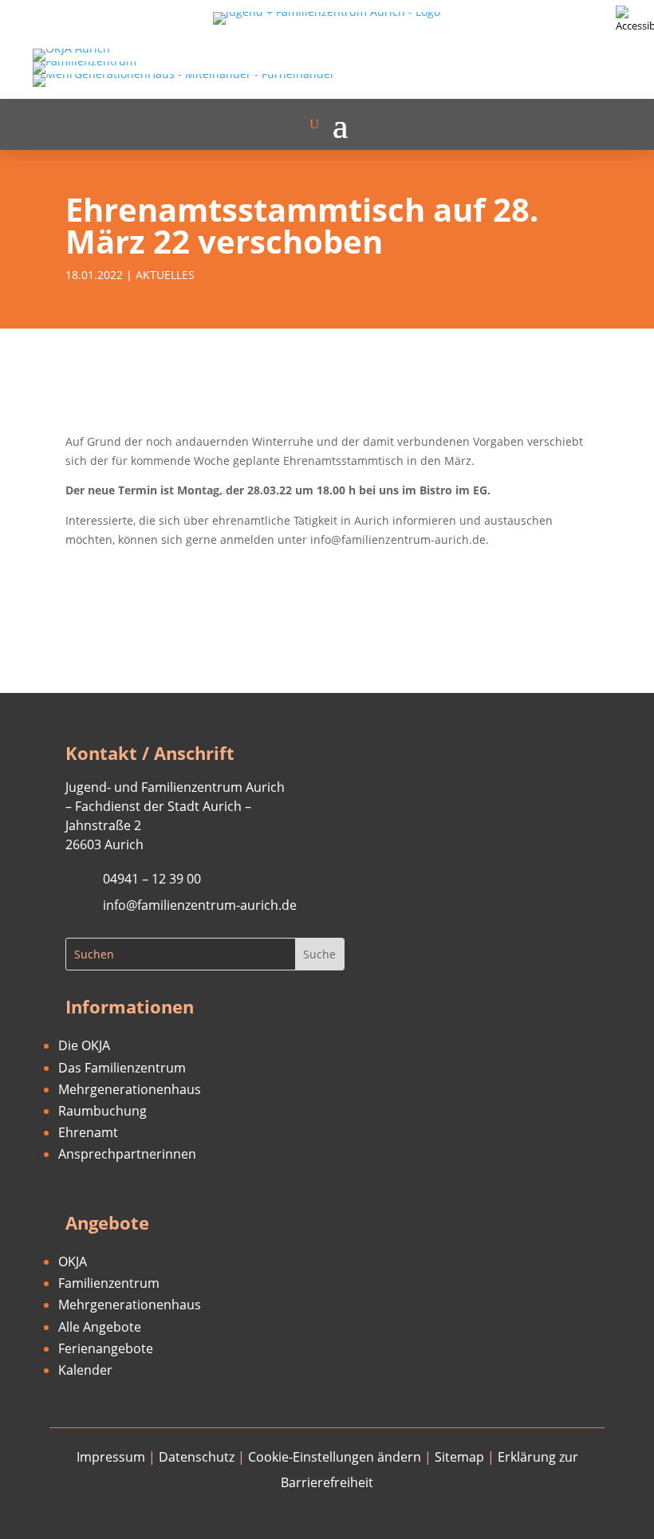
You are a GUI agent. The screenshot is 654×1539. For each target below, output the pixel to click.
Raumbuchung (102, 1111)
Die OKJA (84, 1045)
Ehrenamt (88, 1132)
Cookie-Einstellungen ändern (334, 1457)
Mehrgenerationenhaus (129, 1089)
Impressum (111, 1457)
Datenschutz (196, 1457)
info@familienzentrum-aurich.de (200, 905)
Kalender (85, 1370)
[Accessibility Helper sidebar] (635, 19)
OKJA (72, 1261)
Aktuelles (165, 274)
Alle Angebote (99, 1327)
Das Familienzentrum (122, 1068)
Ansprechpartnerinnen (127, 1154)
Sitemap (459, 1457)
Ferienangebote (105, 1348)
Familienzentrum (109, 1283)
